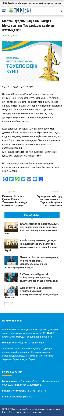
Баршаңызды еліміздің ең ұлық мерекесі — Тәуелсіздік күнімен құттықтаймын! (49, 201)
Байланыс (37, 412)
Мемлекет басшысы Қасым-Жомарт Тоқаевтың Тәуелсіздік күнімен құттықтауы (14, 201)
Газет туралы (22, 412)
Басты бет (7, 412)
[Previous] (6, 304)
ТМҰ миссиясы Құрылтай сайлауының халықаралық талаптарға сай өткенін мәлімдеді (39, 277)
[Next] (12, 304)
